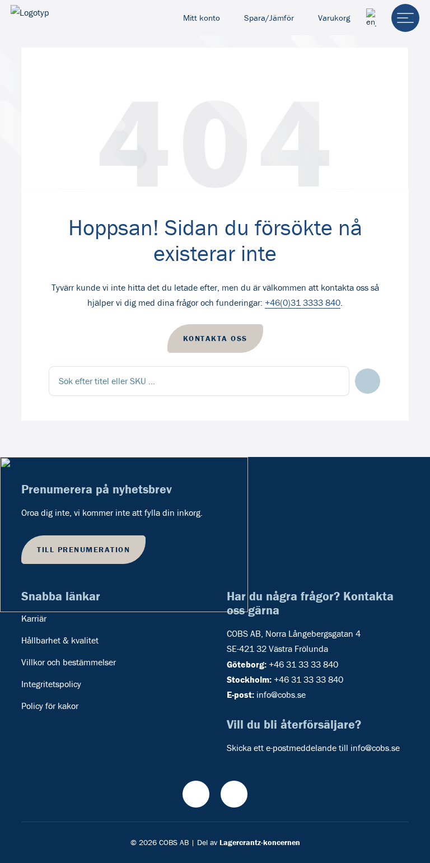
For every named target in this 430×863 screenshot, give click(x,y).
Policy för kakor (49, 705)
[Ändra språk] (371, 17)
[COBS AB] (57, 18)
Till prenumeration (83, 549)
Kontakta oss (215, 338)
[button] (367, 381)
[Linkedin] (234, 794)
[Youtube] (196, 794)
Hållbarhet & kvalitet (60, 640)
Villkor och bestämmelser (68, 662)
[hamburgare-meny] (405, 18)
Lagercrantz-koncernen (259, 842)
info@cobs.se (281, 694)
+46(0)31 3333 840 (302, 302)
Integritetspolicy (51, 683)
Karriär (33, 618)
